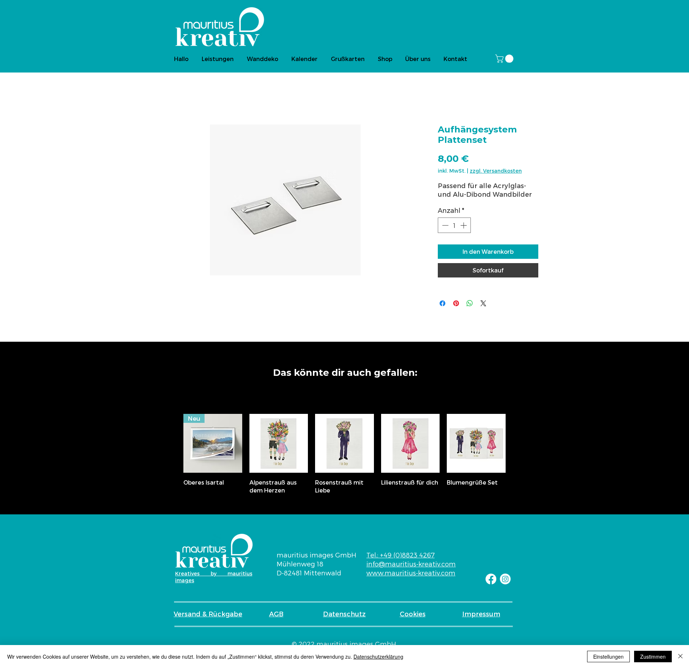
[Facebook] (491, 579)
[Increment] (464, 225)
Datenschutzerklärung (378, 656)
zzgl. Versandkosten (496, 171)
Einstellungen (608, 656)
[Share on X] (483, 303)
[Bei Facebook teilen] (442, 303)
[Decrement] (444, 225)
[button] (505, 59)
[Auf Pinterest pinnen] (456, 303)
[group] (344, 454)
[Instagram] (505, 579)
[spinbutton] (454, 225)
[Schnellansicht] (278, 443)
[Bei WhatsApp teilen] (469, 303)
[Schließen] (680, 656)
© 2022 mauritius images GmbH (344, 644)
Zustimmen (653, 656)
